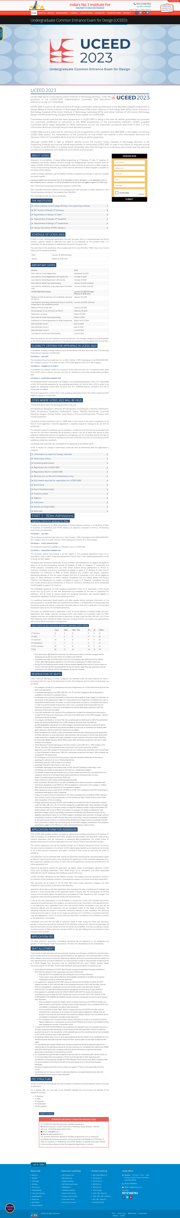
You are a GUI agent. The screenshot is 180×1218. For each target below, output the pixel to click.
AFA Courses (36, 1187)
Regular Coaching (67, 1181)
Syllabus (37, 498)
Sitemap (115, 1216)
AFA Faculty (35, 1181)
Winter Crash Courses (69, 1193)
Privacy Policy (142, 1213)
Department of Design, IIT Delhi (48, 215)
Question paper (41, 494)
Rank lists (38, 511)
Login (131, 9)
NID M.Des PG (97, 1187)
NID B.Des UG (97, 1184)
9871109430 (133, 1183)
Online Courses (62, 13)
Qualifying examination (44, 463)
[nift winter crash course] (167, 7)
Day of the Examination (44, 489)
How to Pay (35, 1199)
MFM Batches (66, 1187)
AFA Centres (36, 1202)
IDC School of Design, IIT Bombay (49, 210)
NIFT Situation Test (68, 1175)
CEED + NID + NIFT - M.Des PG (102, 1196)
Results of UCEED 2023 (44, 507)
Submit (130, 199)
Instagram (147, 12)
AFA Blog (34, 1184)
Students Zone (86, 13)
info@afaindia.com (135, 1187)
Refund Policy (132, 1213)
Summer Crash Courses (69, 1196)
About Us (35, 1175)
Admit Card (39, 485)
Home (34, 13)
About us (41, 13)
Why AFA (51, 13)
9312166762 (130, 1193)
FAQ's (113, 1213)
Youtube (130, 1197)
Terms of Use (122, 1213)
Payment (146, 9)
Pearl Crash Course (68, 1199)
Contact (126, 13)
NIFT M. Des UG (97, 1181)
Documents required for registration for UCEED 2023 (57, 481)
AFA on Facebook (37, 1205)
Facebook (136, 12)
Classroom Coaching (38, 1193)
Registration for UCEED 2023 (46, 467)
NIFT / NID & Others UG (100, 1175)
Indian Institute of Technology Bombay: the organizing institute (62, 206)
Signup (137, 9)
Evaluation (38, 502)
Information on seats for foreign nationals (53, 454)
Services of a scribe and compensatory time (54, 476)
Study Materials (37, 1190)
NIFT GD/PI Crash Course (70, 1184)
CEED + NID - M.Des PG (100, 1193)
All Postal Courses (98, 1202)
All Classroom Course (69, 1202)
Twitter (140, 12)
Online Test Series (114, 13)
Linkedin (144, 12)
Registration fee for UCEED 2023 (48, 472)
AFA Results (99, 13)
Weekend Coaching (68, 1190)
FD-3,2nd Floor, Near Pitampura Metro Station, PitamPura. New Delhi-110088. (137, 1177)
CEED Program (97, 1190)
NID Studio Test (67, 1178)
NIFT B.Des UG (97, 1178)
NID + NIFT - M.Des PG (99, 1199)
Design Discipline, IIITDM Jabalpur (50, 228)
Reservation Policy (42, 459)
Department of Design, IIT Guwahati (50, 219)
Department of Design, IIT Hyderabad (51, 223)
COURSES (74, 13)
